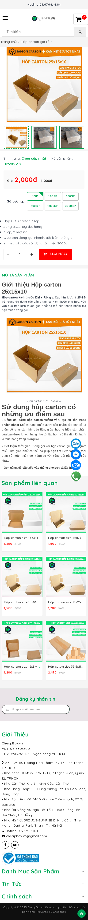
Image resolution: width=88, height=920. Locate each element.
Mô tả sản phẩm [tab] (18, 275)
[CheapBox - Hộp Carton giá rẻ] (44, 18)
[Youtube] (15, 845)
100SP (52, 196)
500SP (35, 206)
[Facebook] (5, 845)
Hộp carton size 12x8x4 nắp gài (27, 666)
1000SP (52, 206)
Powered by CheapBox (51, 911)
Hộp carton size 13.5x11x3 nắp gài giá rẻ (33, 538)
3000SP (70, 206)
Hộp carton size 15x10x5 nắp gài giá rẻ (32, 602)
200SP (70, 196)
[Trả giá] (76, 465)
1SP (35, 196)
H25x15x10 (12, 164)
